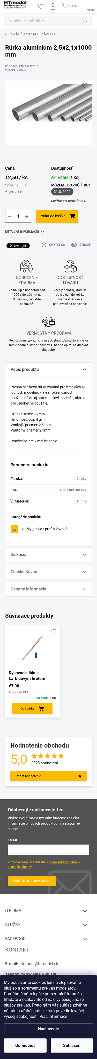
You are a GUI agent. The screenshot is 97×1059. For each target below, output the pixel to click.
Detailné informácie (22, 232)
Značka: (15, 70)
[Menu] (90, 6)
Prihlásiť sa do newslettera (31, 881)
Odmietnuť (25, 1045)
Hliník (81, 501)
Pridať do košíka (52, 216)
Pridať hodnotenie (28, 776)
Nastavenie (48, 1028)
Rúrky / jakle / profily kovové (44, 529)
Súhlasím (71, 1045)
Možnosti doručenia (68, 201)
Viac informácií (53, 1016)
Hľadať (85, 21)
